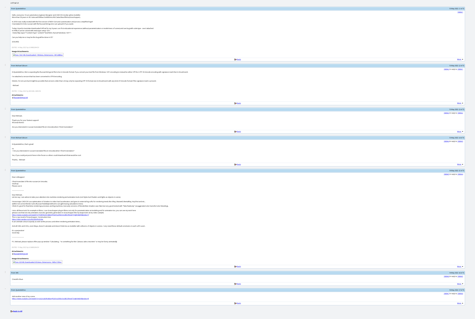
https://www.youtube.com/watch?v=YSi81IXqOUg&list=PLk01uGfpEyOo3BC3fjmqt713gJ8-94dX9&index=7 (50, 215)
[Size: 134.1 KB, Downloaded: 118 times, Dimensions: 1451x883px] (38, 55)
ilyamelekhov (21, 8)
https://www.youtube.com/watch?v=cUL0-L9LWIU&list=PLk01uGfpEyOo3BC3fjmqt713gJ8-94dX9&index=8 (50, 298)
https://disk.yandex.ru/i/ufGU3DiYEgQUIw (27, 219)
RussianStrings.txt (21, 97)
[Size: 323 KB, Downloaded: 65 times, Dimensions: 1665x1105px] (37, 262)
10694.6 (446, 276)
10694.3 (446, 113)
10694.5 (446, 174)
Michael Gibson (21, 65)
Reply (239, 59)
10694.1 (460, 12)
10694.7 (446, 293)
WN (17, 273)
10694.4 (446, 141)
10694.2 (446, 69)
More (459, 59)
